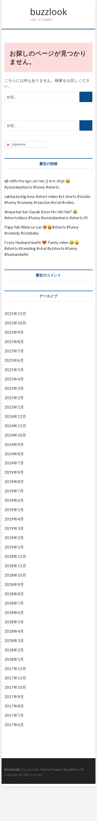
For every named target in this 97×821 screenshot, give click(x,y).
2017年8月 (14, 706)
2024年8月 (14, 453)
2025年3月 (14, 388)
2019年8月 (14, 481)
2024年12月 (15, 416)
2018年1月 (14, 659)
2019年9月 (14, 472)
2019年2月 (14, 537)
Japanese (18, 144)
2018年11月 (15, 565)
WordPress (71, 769)
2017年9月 (14, 696)
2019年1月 (14, 547)
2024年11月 (15, 425)
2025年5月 (14, 369)
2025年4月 (14, 379)
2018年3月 (14, 640)
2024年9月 (14, 444)
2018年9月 (14, 584)
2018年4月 (14, 631)
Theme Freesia (50, 769)
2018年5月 (14, 621)
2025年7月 (14, 351)
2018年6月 (14, 612)
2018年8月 (14, 593)
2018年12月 (15, 556)
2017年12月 (15, 668)
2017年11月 (15, 678)
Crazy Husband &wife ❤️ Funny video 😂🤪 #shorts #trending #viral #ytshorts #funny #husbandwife (41, 248)
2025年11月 (15, 313)
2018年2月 (14, 650)
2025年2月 (14, 397)
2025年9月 (14, 332)
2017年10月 (15, 687)
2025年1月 (14, 407)
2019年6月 (14, 500)
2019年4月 (14, 519)
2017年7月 (14, 715)
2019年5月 (14, 509)
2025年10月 (15, 323)
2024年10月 (15, 435)
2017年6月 (14, 724)
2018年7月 (14, 603)
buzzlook (48, 11)
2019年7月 (14, 491)
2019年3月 (14, 528)
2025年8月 (14, 341)
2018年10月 (15, 575)
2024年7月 (14, 462)
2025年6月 (14, 360)
